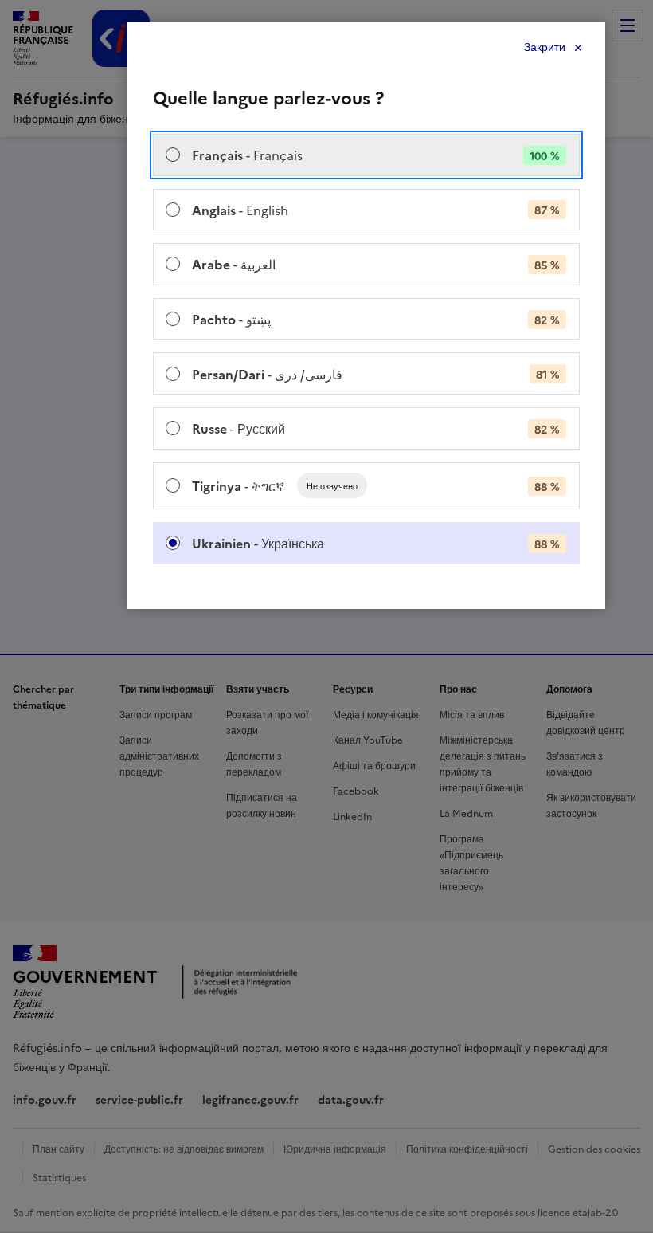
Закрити (544, 47)
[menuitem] (366, 155)
